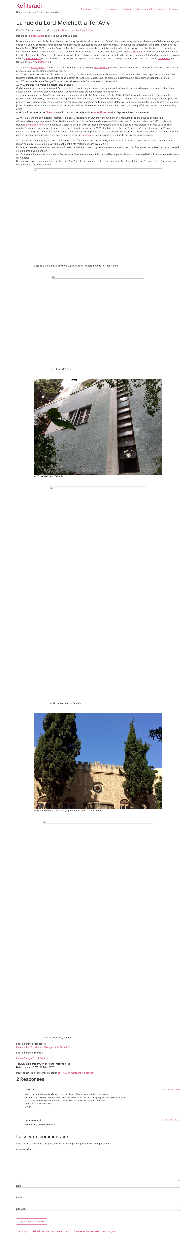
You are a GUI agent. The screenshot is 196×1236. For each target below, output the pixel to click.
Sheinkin (50, 112)
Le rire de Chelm (35, 124)
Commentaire (24, 1149)
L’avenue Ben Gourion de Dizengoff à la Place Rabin (44, 1047)
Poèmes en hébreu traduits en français (157, 9)
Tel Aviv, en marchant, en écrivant (113, 9)
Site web (21, 1209)
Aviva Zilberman (102, 112)
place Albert (37, 35)
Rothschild (44, 61)
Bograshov (87, 135)
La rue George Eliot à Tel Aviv (32, 1058)
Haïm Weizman (134, 51)
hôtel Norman (101, 67)
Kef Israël (29, 5)
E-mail (19, 1197)
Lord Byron (164, 58)
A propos (86, 9)
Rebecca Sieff (33, 58)
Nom (18, 1186)
